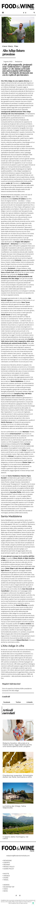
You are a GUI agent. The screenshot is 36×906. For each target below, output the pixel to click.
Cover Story (7, 46)
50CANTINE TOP (8, 887)
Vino (16, 46)
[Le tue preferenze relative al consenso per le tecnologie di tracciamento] (33, 903)
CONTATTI (6, 862)
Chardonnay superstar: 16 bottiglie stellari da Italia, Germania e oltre (18, 776)
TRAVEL (6, 880)
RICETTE (6, 873)
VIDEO (5, 889)
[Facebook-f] (23, 12)
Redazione (18, 61)
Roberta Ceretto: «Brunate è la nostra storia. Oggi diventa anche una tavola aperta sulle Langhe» (17, 744)
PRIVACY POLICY (8, 866)
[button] (3, 12)
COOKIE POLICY (8, 869)
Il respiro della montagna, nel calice (15, 837)
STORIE (5, 878)
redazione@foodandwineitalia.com (18, 855)
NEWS (5, 891)
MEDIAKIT (6, 864)
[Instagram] (25, 12)
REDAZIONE (7, 860)
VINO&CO (6, 876)
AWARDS (6, 885)
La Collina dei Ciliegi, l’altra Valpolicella (14, 807)
